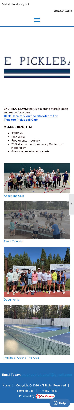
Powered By (27, 396)
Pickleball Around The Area (21, 357)
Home (6, 385)
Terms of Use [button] (25, 390)
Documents (11, 299)
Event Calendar (14, 241)
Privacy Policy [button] (48, 390)
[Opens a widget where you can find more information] (59, 403)
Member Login (63, 10)
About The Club (14, 196)
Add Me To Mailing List (15, 4)
